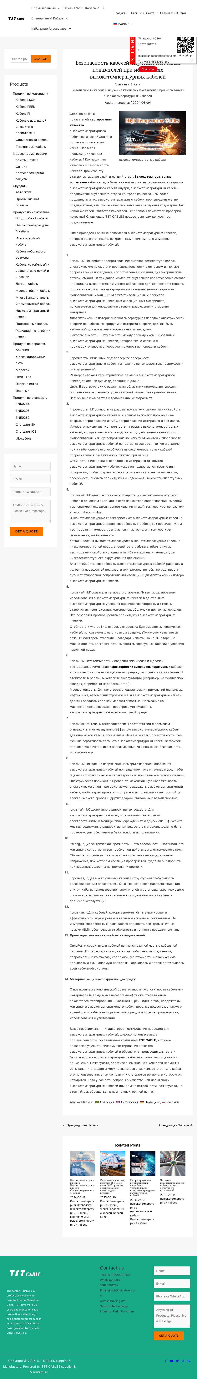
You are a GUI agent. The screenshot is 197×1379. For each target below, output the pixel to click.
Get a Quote (26, 531)
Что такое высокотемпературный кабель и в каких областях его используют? (172, 1185)
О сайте (148, 13)
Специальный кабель (47, 18)
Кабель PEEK (94, 8)
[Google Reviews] (188, 1361)
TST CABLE (147, 1040)
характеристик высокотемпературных (140, 667)
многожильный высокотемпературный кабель (82, 1220)
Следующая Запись (176, 1125)
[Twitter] (177, 1361)
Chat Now (148, 69)
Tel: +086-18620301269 (153, 61)
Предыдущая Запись (80, 1125)
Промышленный (43, 8)
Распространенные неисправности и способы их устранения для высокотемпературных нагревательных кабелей (142, 1188)
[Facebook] (165, 1361)
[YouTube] (171, 1361)
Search (41, 58)
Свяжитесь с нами (173, 13)
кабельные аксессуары (49, 28)
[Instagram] (183, 1361)
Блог (134, 13)
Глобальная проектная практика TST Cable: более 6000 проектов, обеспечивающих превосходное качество (112, 1186)
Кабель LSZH (72, 8)
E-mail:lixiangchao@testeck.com (157, 52)
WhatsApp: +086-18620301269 (149, 41)
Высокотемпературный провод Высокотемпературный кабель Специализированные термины (82, 1186)
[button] (58, 8)
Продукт (119, 13)
